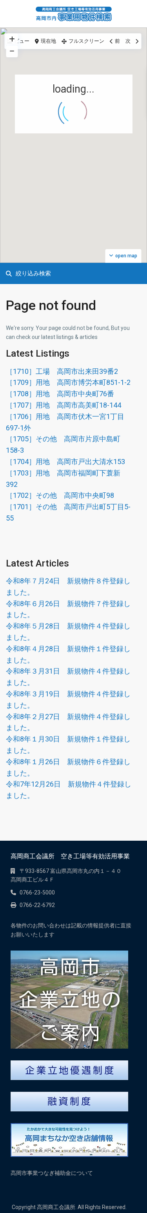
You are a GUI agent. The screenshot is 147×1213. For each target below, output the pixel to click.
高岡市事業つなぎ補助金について (52, 1173)
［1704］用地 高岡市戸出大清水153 (65, 461)
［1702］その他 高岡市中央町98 (60, 495)
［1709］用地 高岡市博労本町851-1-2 (68, 382)
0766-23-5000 (37, 892)
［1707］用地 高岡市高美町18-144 (63, 405)
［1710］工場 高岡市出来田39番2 (62, 371)
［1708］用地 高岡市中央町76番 (60, 394)
